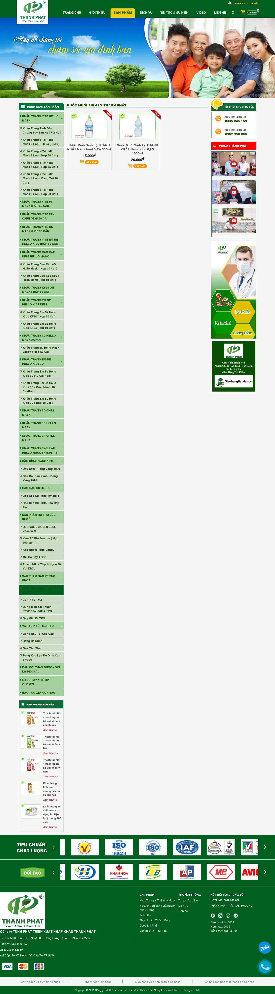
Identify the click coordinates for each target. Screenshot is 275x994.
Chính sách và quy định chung (40, 981)
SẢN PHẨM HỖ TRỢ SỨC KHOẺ (39, 517)
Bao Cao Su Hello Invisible (41, 495)
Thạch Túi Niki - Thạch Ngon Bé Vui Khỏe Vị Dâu (52, 765)
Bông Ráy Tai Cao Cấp (38, 633)
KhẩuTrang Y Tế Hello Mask (157, 900)
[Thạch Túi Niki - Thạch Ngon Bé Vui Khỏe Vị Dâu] (31, 765)
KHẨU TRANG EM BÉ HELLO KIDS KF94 (36, 302)
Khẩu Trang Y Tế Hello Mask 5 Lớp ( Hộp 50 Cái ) (40, 192)
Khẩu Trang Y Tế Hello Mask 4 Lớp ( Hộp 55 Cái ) (40, 164)
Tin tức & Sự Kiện (174, 12)
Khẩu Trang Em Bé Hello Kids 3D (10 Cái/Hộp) (39, 373)
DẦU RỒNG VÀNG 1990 (38, 461)
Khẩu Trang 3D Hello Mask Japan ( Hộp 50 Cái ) (41, 349)
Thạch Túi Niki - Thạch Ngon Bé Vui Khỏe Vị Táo (52, 742)
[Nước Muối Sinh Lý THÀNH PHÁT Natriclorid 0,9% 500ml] (89, 126)
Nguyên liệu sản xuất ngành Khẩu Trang (158, 907)
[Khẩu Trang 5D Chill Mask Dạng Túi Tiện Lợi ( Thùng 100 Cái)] (31, 811)
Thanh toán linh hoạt (98, 981)
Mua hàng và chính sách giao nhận (158, 981)
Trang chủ (72, 12)
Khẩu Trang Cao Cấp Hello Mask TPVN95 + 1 (39, 450)
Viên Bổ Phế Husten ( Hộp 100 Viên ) (40, 540)
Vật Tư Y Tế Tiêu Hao (153, 930)
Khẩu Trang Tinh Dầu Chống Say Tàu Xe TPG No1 (42, 130)
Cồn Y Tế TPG (32, 599)
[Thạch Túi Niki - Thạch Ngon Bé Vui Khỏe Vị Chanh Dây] (31, 718)
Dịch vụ (146, 12)
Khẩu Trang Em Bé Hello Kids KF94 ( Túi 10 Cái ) (39, 325)
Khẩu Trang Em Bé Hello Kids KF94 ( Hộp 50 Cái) (39, 314)
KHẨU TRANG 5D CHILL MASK (38, 412)
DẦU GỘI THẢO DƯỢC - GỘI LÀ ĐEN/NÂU (41, 669)
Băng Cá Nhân (32, 641)
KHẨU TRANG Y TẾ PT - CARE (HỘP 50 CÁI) (38, 216)
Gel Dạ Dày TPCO (35, 557)
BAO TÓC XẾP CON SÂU (38, 692)
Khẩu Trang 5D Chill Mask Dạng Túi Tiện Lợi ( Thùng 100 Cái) (52, 814)
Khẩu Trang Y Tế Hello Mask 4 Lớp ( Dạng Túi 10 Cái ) (40, 178)
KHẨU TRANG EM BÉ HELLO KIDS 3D (36, 361)
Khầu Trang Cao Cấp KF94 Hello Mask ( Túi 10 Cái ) (41, 278)
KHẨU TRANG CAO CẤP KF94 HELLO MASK (38, 254)
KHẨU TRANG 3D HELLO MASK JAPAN (39, 337)
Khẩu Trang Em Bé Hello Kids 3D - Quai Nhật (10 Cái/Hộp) (39, 387)
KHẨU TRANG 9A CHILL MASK (38, 438)
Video (201, 12)
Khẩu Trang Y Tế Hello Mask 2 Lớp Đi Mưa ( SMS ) (41, 142)
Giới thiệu (97, 12)
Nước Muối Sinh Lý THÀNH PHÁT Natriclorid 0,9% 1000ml (137, 149)
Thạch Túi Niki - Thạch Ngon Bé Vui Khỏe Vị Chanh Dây (52, 719)
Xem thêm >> (50, 729)
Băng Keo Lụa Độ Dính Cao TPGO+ (41, 657)
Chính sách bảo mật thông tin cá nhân (229, 981)
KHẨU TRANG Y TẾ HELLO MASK (40, 118)
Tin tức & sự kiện (189, 900)
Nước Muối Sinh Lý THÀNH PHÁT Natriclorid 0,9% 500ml (89, 147)
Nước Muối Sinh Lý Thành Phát (41, 590)
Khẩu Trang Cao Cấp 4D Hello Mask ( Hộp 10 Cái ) (40, 266)
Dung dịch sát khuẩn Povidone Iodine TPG (37, 609)
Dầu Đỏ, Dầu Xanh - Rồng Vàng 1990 (40, 478)
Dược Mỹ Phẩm (149, 925)
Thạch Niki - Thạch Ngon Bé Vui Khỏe (42, 566)
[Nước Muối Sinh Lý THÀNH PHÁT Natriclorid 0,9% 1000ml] (137, 126)
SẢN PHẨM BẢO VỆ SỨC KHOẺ (38, 578)
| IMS (197, 990)
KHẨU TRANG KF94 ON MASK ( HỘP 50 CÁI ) (38, 289)
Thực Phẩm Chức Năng (155, 920)
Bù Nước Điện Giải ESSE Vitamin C (39, 529)
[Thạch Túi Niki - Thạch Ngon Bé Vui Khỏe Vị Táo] (31, 742)
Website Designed (184, 990)
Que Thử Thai (32, 648)
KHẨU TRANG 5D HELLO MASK (39, 425)
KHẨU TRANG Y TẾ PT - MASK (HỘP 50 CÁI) (38, 203)
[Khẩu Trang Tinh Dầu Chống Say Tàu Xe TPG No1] (31, 788)
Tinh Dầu (145, 915)
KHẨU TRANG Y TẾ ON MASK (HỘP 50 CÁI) (37, 229)
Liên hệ (220, 12)
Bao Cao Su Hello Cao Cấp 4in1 (41, 505)
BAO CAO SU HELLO (36, 488)
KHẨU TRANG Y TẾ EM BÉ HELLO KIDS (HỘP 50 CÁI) (40, 241)
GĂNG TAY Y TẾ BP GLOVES (35, 682)
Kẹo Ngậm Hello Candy (38, 549)
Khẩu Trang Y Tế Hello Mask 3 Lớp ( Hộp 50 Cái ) (40, 153)
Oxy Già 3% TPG (34, 618)
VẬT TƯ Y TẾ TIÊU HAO (38, 626)
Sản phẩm (123, 12)
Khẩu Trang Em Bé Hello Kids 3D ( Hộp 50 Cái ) (39, 400)
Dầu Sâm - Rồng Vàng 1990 (41, 468)
